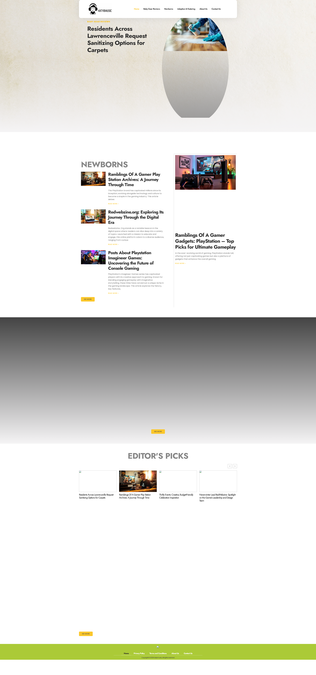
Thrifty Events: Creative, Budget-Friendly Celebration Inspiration (176, 496)
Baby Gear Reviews (151, 8)
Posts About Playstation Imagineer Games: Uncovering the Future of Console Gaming (130, 260)
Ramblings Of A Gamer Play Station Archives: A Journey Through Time (134, 179)
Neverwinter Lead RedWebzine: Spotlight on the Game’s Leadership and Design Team (217, 497)
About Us (203, 8)
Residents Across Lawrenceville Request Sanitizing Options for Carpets (117, 39)
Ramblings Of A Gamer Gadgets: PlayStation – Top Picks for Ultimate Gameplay (205, 240)
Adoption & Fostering (186, 8)
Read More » (113, 204)
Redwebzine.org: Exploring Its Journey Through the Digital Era (136, 217)
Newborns (168, 8)
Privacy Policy (139, 653)
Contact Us (216, 8)
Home (136, 8)
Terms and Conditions (158, 653)
